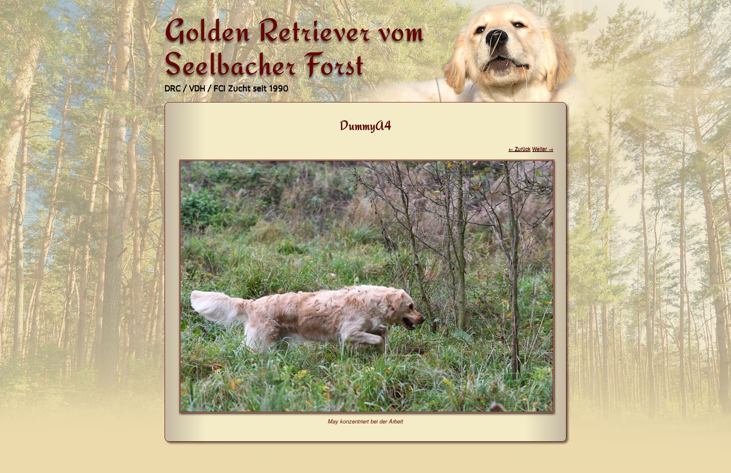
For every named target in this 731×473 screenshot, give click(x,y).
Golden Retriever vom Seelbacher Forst (294, 46)
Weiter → (542, 148)
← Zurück (519, 148)
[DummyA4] (366, 410)
